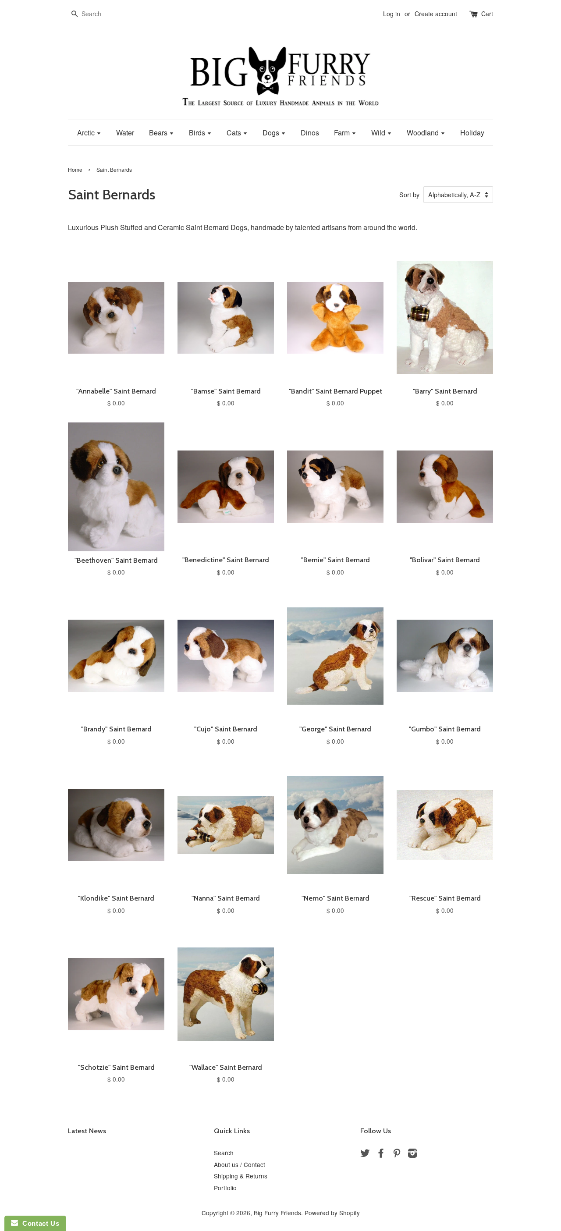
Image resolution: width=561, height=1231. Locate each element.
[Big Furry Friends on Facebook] (381, 1154)
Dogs (272, 133)
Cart (487, 13)
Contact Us (38, 1223)
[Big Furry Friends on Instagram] (412, 1154)
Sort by (409, 194)
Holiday (472, 133)
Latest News (87, 1131)
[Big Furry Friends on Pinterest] (396, 1154)
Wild (379, 133)
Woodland (423, 133)
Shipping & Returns (240, 1175)
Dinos (310, 133)
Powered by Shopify (332, 1212)
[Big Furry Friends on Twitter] (365, 1154)
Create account (436, 13)
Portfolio (225, 1187)
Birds (198, 133)
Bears (159, 133)
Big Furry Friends (277, 1212)
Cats (235, 133)
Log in (391, 13)
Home (75, 169)
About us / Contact (239, 1164)
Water (125, 133)
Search (224, 1152)
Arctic (86, 133)
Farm (343, 133)
